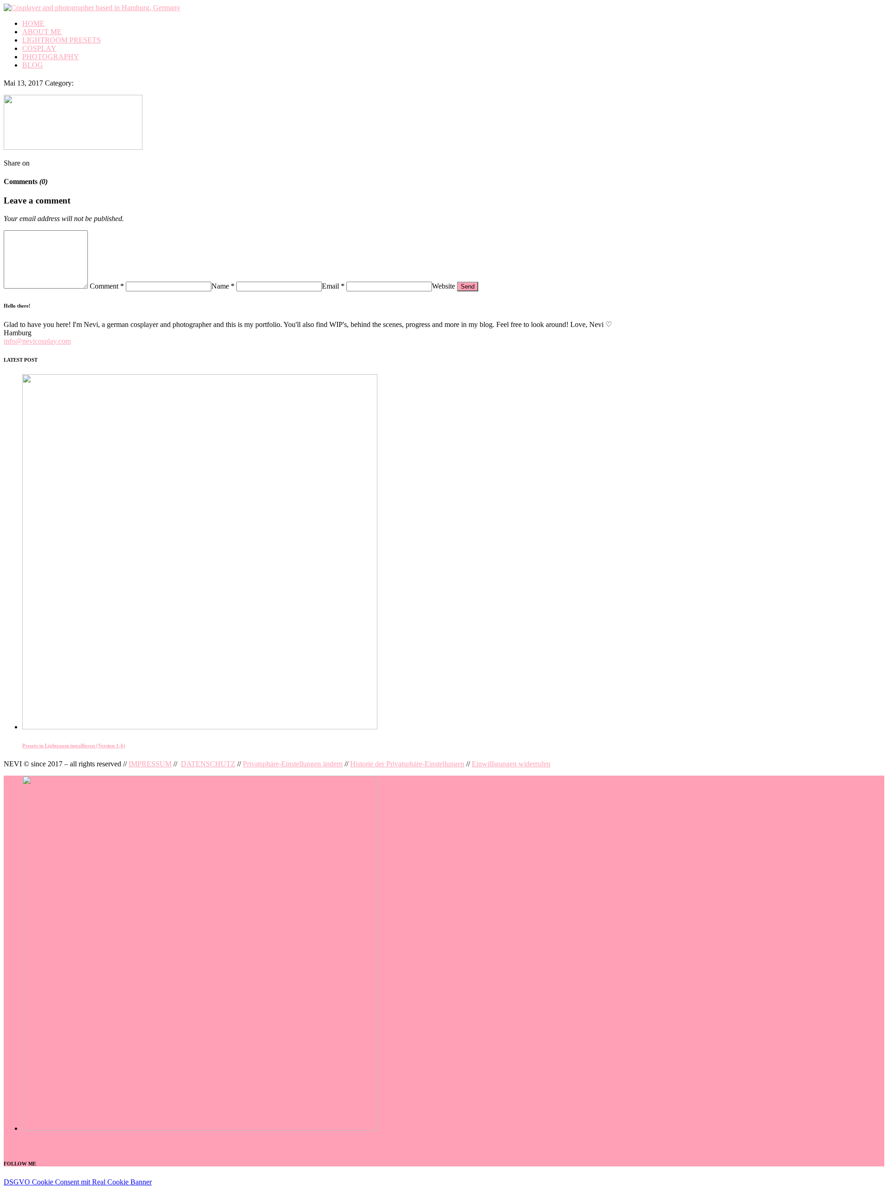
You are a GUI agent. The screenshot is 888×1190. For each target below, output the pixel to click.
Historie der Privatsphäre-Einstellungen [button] (407, 764)
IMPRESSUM (150, 764)
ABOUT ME (42, 32)
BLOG (32, 65)
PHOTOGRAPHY (50, 57)
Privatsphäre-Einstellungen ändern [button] (293, 764)
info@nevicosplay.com (37, 341)
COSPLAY (39, 48)
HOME (33, 23)
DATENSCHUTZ (208, 764)
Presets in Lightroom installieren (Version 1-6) (73, 745)
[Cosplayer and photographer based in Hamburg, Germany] (92, 8)
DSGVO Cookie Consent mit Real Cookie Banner (78, 1182)
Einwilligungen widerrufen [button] (511, 764)
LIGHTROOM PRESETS (61, 40)
